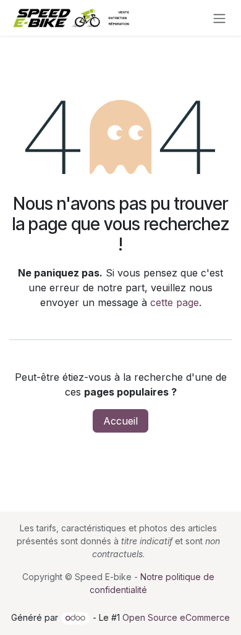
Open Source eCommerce (176, 617)
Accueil (120, 421)
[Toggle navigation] (219, 18)
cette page (174, 302)
